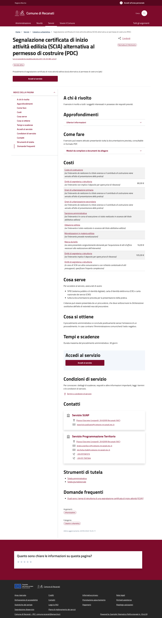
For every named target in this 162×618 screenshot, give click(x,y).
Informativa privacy (90, 595)
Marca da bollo (71, 241)
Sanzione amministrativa (76, 213)
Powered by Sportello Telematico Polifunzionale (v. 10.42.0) (123, 614)
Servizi (26, 31)
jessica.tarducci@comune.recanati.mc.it (94, 446)
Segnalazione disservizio (24, 609)
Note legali (120, 595)
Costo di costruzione (74, 169)
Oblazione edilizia (72, 225)
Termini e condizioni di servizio (79, 393)
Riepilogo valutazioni (124, 604)
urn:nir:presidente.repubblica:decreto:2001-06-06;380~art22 (34, 59)
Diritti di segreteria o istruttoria (78, 181)
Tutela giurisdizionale (76, 481)
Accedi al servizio (35, 78)
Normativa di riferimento (127, 45)
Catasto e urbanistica (41, 31)
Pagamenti (86, 604)
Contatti (52, 599)
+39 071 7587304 (84, 458)
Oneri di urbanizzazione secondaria (80, 201)
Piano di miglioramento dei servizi (62, 609)
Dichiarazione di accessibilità (26, 599)
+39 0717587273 (83, 454)
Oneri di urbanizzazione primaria (79, 190)
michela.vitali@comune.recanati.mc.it (93, 450)
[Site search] (144, 13)
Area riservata (20, 595)
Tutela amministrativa (77, 478)
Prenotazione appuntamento (93, 599)
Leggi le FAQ (53, 604)
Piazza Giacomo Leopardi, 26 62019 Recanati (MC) (98, 420)
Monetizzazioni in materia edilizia (79, 233)
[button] (132, 3)
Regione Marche (20, 3)
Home (18, 31)
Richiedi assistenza (124, 599)
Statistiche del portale (23, 604)
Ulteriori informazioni (76, 122)
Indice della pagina (23, 92)
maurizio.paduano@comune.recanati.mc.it (95, 424)
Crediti (51, 595)
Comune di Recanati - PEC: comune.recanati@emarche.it (37, 614)
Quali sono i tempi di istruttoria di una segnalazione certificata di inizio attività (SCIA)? (105, 498)
